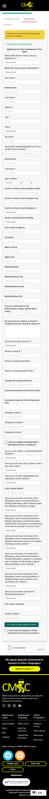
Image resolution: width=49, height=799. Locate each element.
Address (9, 107)
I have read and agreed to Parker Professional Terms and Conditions (23, 631)
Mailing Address (12, 267)
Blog (4, 733)
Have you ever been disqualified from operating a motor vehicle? (22, 477)
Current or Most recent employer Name (22, 188)
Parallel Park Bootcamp (23, 736)
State (8, 127)
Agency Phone (11, 247)
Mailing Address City (14, 276)
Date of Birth (11, 178)
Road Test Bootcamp (22, 729)
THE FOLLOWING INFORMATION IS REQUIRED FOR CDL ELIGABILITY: (23, 443)
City (7, 117)
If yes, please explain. (14, 488)
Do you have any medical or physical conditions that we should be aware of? (22, 322)
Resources (38, 740)
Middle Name (10, 87)
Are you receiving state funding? (19, 217)
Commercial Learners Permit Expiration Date (22, 401)
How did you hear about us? (18, 341)
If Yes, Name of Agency (15, 227)
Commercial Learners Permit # (18, 380)
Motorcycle (38, 735)
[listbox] (23, 62)
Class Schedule (8, 724)
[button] (38, 365)
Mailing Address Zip (13, 296)
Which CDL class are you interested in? (22, 68)
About (4, 728)
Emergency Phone (13, 432)
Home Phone (10, 159)
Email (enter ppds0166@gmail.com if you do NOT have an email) (23, 147)
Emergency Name (13, 412)
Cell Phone (10, 168)
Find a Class (35, 764)
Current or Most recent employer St (21, 208)
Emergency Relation (14, 422)
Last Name (10, 97)
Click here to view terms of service (21, 625)
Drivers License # (13, 351)
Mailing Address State (14, 286)
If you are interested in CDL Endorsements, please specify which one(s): (21, 308)
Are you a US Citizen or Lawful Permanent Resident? (23, 452)
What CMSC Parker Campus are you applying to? (21, 56)
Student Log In (12, 764)
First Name (10, 78)
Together (6, 737)
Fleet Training (39, 731)
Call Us (12, 769)
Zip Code (9, 136)
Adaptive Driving (37, 725)
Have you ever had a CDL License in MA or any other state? (24, 464)
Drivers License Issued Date (18, 361)
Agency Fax (10, 257)
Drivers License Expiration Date (19, 371)
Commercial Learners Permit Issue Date (22, 390)
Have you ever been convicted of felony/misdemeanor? (19, 592)
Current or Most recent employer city (21, 198)
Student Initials (12, 613)
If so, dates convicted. (14, 604)
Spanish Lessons (23, 669)
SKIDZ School (23, 724)
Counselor (9, 237)
